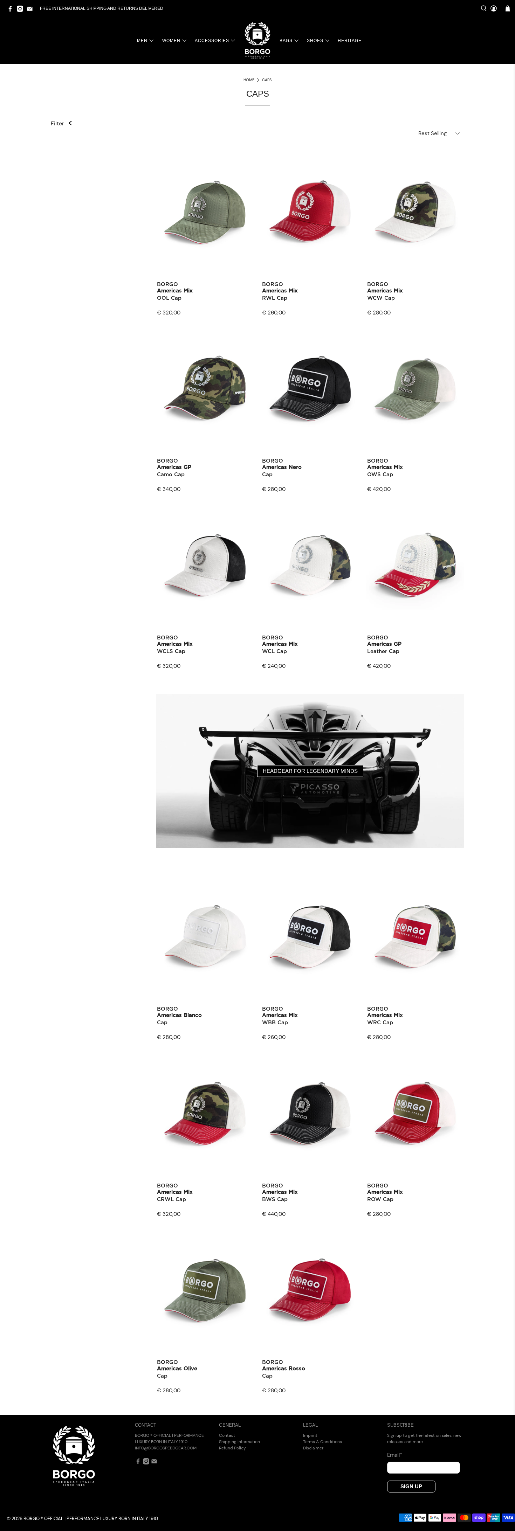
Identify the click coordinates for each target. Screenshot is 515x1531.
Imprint (310, 1435)
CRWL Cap (171, 1199)
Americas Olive (177, 1368)
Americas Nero (282, 467)
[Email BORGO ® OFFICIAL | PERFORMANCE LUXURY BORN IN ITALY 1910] (31, 10)
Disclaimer (313, 1448)
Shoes (315, 40)
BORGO (167, 284)
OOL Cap (169, 298)
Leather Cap (383, 651)
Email (394, 1455)
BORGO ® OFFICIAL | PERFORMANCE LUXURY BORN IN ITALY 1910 (90, 1519)
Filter (57, 123)
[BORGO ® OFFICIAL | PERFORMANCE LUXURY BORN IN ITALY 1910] (257, 40)
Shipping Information (239, 1442)
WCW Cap (381, 298)
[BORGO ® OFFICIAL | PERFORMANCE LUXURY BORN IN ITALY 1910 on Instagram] (22, 10)
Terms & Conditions (322, 1442)
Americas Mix (175, 290)
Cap (267, 474)
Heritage (350, 40)
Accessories (212, 40)
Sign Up (411, 1486)
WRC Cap (380, 1022)
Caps (267, 80)
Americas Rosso (283, 1368)
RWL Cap (274, 298)
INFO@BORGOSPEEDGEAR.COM (166, 1448)
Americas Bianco (179, 1015)
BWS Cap (275, 1199)
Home (248, 80)
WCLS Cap (171, 651)
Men (142, 40)
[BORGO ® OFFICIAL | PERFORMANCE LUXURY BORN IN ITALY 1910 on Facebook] (12, 10)
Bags (286, 40)
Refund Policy (232, 1448)
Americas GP (174, 467)
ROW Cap (380, 1199)
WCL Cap (274, 651)
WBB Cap (275, 1022)
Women (171, 40)
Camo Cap (171, 474)
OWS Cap (380, 474)
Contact (227, 1435)
